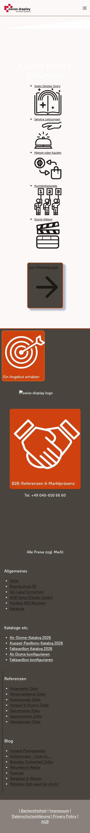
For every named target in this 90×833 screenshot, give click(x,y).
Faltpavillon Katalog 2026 (31, 648)
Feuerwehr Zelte (24, 688)
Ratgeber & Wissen (26, 778)
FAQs (14, 581)
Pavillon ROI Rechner (28, 603)
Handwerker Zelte (25, 722)
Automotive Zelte (25, 710)
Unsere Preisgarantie (27, 751)
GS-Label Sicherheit (27, 592)
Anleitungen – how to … (30, 756)
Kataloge (17, 608)
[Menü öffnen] (84, 8)
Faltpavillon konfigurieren (31, 660)
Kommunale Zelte (25, 699)
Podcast (17, 773)
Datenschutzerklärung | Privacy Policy (44, 816)
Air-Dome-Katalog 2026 (30, 637)
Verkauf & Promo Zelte (29, 705)
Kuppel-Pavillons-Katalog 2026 (36, 643)
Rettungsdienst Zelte (28, 694)
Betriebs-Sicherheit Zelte (31, 762)
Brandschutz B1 (23, 586)
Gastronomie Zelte (26, 716)
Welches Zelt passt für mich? (34, 784)
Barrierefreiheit (34, 811)
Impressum (59, 811)
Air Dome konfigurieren (30, 654)
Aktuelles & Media (25, 767)
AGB (45, 822)
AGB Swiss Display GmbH (31, 597)
